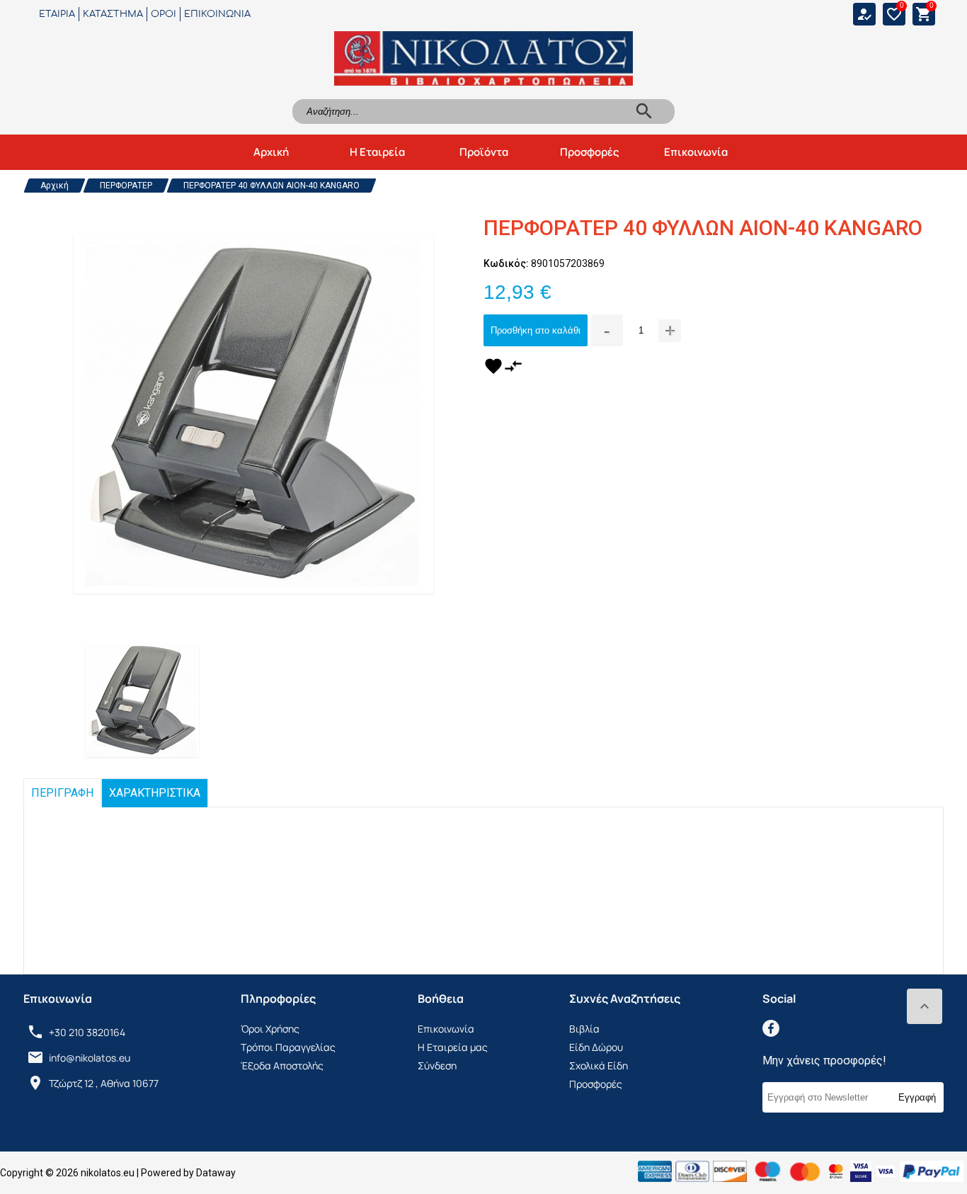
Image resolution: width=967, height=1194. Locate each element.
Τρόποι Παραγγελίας (288, 1047)
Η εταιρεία (377, 152)
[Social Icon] (770, 1028)
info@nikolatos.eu (89, 1057)
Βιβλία (584, 1028)
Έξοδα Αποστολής (282, 1065)
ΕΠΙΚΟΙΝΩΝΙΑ (217, 14)
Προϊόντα (483, 152)
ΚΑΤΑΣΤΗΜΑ (113, 14)
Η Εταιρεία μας (453, 1047)
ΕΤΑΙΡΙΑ (57, 14)
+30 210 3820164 (87, 1032)
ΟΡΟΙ (163, 14)
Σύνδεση (437, 1065)
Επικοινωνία (696, 152)
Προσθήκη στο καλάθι (535, 330)
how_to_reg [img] (864, 14)
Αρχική (271, 152)
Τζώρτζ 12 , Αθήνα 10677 (104, 1083)
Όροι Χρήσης (270, 1028)
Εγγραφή (917, 1097)
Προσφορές (589, 152)
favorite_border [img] (894, 14)
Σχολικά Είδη (598, 1065)
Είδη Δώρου (596, 1047)
